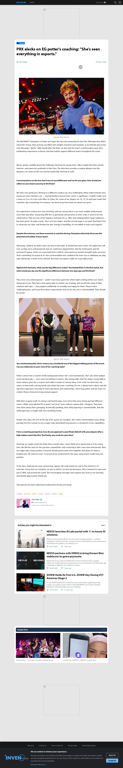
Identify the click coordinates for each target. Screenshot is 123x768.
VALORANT (54, 494)
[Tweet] (42, 67)
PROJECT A (47, 494)
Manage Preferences (38, 764)
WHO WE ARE (21, 2)
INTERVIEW (19, 494)
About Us (30, 745)
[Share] (52, 67)
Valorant (61, 494)
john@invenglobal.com (40, 502)
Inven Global (8, 2)
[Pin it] (71, 67)
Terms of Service (57, 745)
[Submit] (61, 67)
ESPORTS (34, 494)
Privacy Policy (72, 745)
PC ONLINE (40, 494)
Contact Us (43, 745)
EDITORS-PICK (27, 494)
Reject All (112, 755)
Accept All (112, 760)
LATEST (31, 2)
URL (80, 67)
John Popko (35, 499)
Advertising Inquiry (89, 745)
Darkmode (99, 2)
